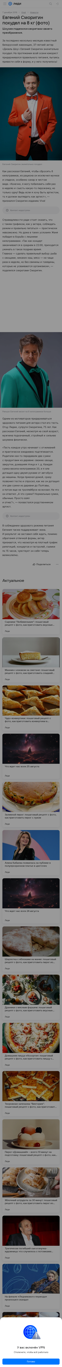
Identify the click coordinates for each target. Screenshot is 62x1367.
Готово (31, 1361)
